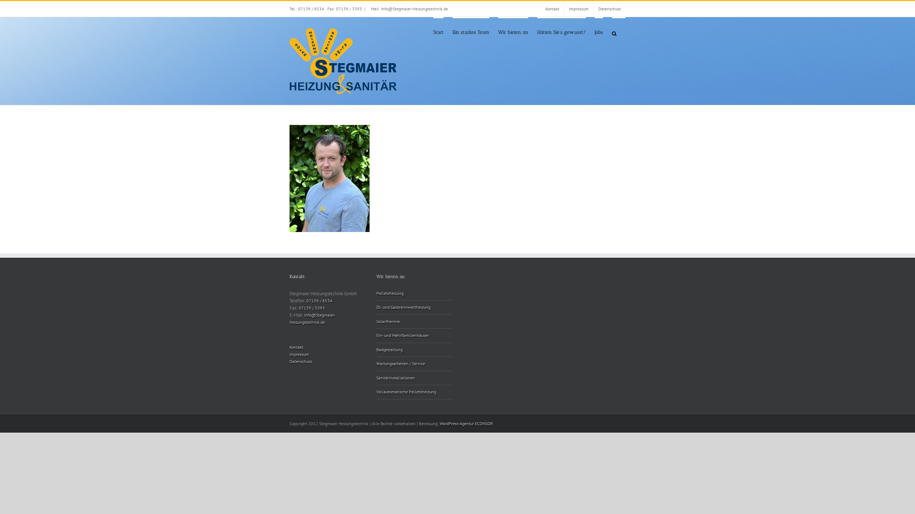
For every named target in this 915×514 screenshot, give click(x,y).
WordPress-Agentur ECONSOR (466, 423)
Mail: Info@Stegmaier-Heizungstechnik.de (409, 8)
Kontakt (296, 347)
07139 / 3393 (312, 308)
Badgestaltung (389, 349)
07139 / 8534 (319, 300)
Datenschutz (301, 361)
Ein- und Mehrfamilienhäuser (402, 335)
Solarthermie (388, 321)
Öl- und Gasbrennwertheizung (403, 307)
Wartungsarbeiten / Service (400, 363)
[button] (614, 33)
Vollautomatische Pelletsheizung (406, 391)
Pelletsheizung (390, 293)
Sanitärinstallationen (395, 378)
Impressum (299, 354)
